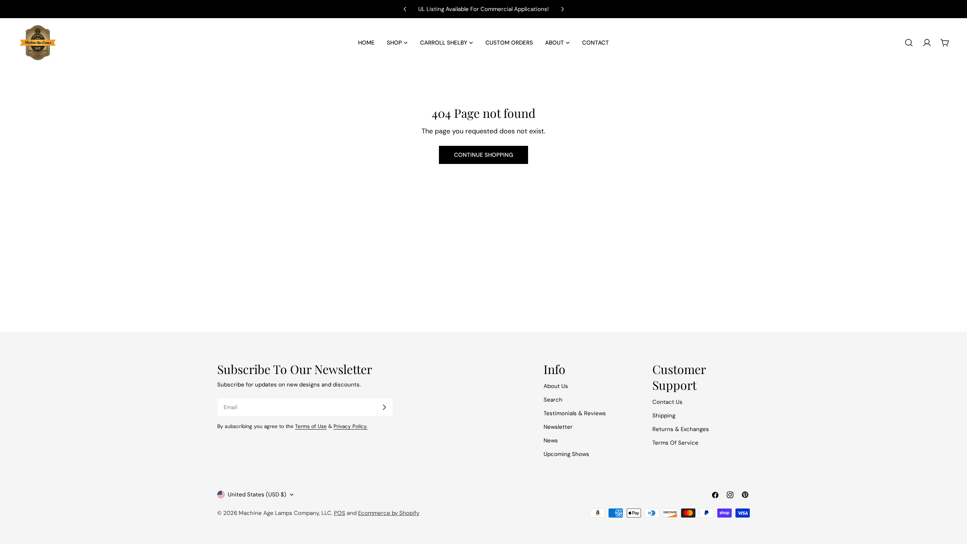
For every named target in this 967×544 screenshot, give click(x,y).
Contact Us (667, 402)
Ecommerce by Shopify (388, 513)
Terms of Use (311, 426)
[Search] (908, 42)
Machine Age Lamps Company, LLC (285, 513)
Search (553, 399)
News (551, 440)
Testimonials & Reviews (575, 413)
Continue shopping (483, 155)
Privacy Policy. (351, 426)
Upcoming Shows (566, 454)
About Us (556, 386)
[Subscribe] (384, 407)
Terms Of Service (675, 443)
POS (339, 513)
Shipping (663, 415)
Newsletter (558, 427)
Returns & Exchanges (680, 429)
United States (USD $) (257, 494)
